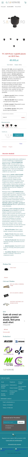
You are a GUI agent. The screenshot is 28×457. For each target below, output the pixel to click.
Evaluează (4, 146)
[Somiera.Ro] (8, 370)
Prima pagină (3, 6)
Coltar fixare (13, 267)
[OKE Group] (19, 350)
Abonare (6, 277)
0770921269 (10, 407)
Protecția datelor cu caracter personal (13, 392)
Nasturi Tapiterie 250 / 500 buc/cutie (17, 302)
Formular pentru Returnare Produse (5, 386)
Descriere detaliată (8, 153)
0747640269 (10, 405)
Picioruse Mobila (18, 6)
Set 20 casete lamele (16, 292)
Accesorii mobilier (10, 6)
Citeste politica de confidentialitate (14, 440)
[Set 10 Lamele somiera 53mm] (6, 286)
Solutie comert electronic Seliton (14, 453)
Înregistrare (12, 382)
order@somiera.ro (10, 402)
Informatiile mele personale (14, 444)
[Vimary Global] (8, 351)
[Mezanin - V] (8, 362)
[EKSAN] (19, 342)
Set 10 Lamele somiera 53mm (17, 285)
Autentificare (4, 391)
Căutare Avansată (14, 388)
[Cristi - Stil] (19, 362)
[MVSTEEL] (8, 341)
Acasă (2, 382)
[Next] (24, 321)
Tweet (20, 143)
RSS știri (6, 329)
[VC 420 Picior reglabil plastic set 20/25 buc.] (14, 35)
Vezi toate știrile (6, 332)
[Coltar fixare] (6, 270)
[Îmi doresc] (24, 131)
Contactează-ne (13, 385)
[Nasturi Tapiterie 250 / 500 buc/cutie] (6, 304)
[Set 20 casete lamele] (6, 295)
